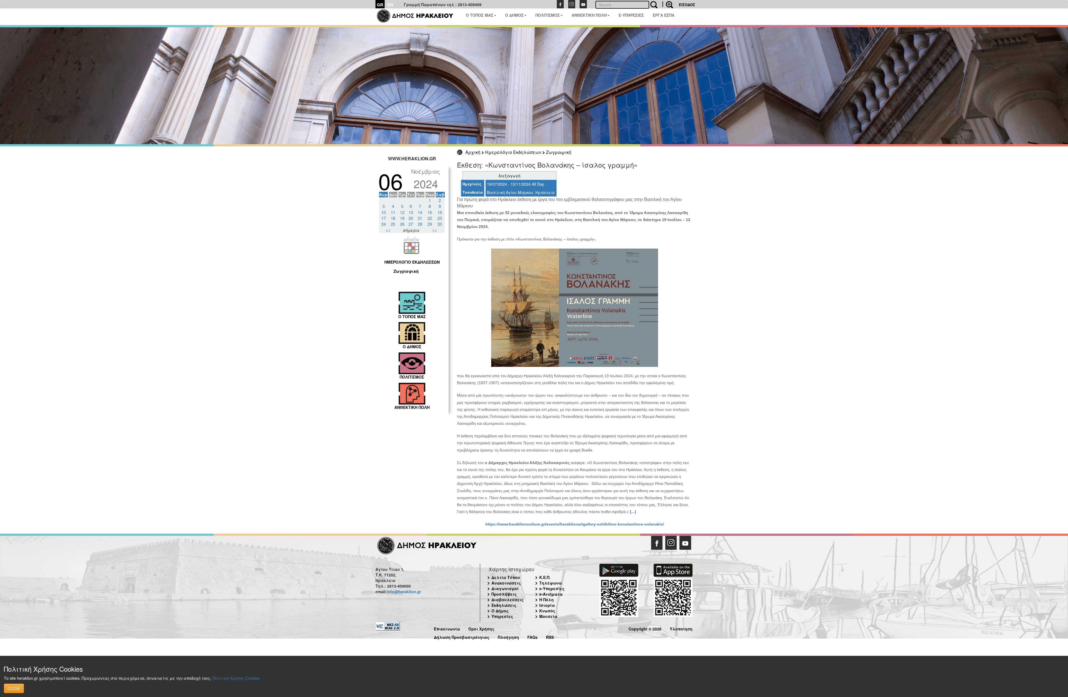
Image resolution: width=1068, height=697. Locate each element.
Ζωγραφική (558, 152)
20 (411, 218)
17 (383, 218)
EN (390, 5)
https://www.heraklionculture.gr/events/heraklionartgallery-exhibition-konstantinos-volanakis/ (574, 524)
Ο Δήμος (500, 610)
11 (393, 212)
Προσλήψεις (504, 594)
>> (434, 230)
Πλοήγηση (508, 636)
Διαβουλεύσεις (507, 599)
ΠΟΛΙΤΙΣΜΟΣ (547, 15)
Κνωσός (547, 610)
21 (420, 218)
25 (393, 224)
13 (411, 212)
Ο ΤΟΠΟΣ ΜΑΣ (479, 15)
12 (402, 212)
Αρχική (472, 152)
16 (439, 212)
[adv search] (667, 4)
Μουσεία (548, 616)
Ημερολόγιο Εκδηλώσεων (513, 152)
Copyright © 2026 (645, 628)
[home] (418, 16)
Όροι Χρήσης (481, 628)
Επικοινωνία (447, 628)
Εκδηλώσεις (503, 605)
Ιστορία (547, 605)
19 (402, 218)
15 (429, 212)
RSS (550, 636)
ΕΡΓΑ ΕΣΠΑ (663, 15)
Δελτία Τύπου (505, 577)
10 (383, 212)
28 (420, 224)
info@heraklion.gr (404, 591)
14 (420, 212)
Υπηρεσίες (502, 616)
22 (429, 218)
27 (411, 224)
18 (393, 218)
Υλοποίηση (681, 628)
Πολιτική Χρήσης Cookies (235, 678)
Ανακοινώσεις (506, 583)
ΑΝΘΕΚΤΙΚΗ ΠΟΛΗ (589, 15)
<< (388, 230)
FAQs (532, 636)
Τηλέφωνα (550, 583)
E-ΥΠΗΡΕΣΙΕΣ (631, 15)
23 (439, 218)
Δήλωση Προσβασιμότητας (462, 636)
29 (429, 224)
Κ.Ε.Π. (544, 577)
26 (402, 224)
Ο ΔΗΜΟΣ (514, 15)
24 (383, 224)
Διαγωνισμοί (505, 588)
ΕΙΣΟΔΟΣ (687, 4)
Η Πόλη (546, 599)
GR (380, 5)
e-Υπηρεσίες (552, 588)
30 (439, 224)
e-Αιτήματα (551, 594)
